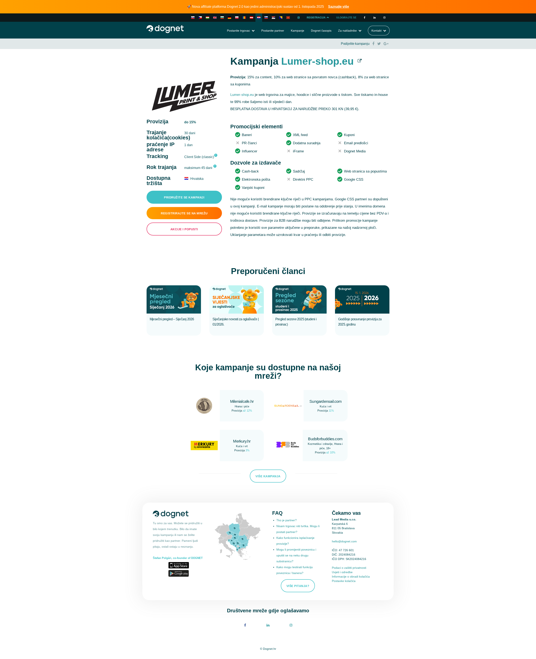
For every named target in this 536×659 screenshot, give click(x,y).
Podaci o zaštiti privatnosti (349, 567)
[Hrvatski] (258, 17)
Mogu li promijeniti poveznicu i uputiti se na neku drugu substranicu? (296, 555)
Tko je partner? (286, 520)
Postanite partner (272, 30)
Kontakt (376, 30)
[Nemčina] (251, 17)
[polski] (236, 17)
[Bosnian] (280, 17)
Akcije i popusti (184, 229)
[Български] (222, 17)
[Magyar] (207, 17)
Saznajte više (338, 6)
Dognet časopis (321, 30)
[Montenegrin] (288, 17)
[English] (214, 17)
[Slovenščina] (266, 17)
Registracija (316, 17)
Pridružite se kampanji (184, 197)
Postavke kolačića (344, 581)
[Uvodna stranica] (165, 29)
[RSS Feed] (298, 17)
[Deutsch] (229, 17)
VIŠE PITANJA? (297, 586)
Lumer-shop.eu (317, 61)
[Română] (244, 17)
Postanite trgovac (238, 30)
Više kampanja (268, 476)
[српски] (273, 17)
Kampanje (297, 30)
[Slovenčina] (192, 17)
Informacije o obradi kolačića (351, 576)
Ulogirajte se (346, 17)
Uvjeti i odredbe (342, 572)
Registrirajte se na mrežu (184, 213)
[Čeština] (200, 17)
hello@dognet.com (344, 541)
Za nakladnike (347, 30)
